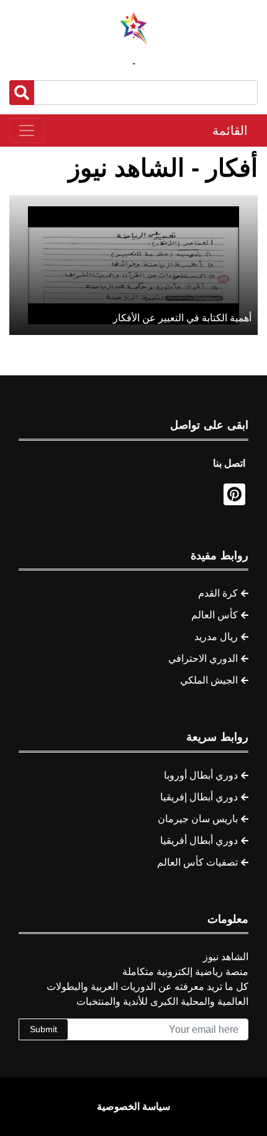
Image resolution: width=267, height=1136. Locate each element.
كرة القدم (218, 593)
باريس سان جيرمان (198, 818)
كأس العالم (214, 615)
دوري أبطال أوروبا (201, 775)
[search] (21, 92)
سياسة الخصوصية (133, 1106)
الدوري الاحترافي (203, 658)
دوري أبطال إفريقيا (199, 797)
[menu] (26, 130)
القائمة (230, 130)
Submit (43, 1029)
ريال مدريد (216, 636)
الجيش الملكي (209, 680)
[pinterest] (234, 494)
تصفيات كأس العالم (197, 862)
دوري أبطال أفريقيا (199, 840)
